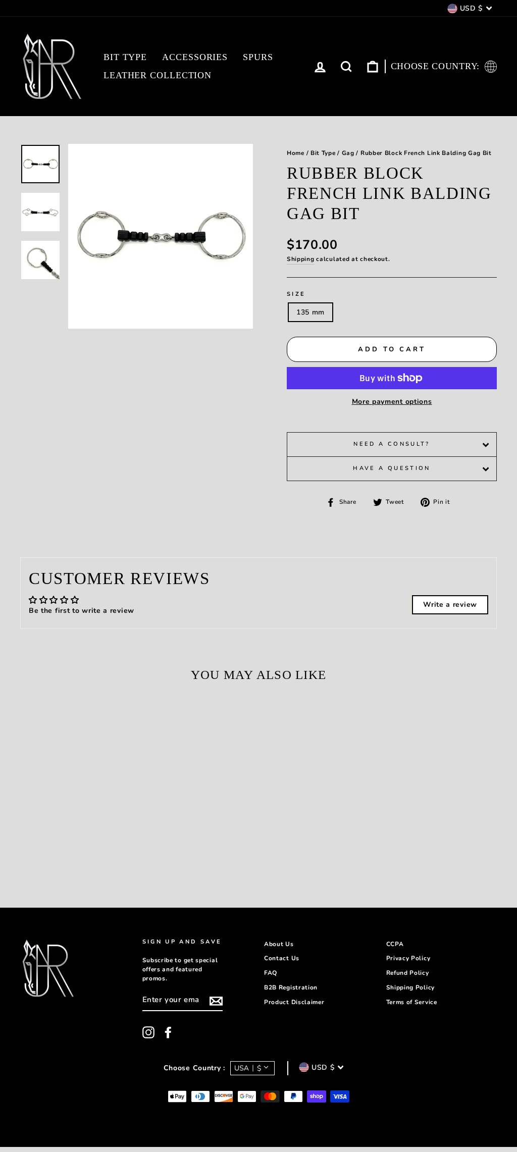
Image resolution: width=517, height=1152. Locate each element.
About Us (279, 944)
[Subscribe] (216, 1001)
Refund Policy (407, 973)
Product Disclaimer (294, 1002)
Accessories (195, 57)
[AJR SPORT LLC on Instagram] (148, 1032)
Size (296, 294)
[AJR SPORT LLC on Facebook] (168, 1032)
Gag (348, 153)
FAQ (270, 973)
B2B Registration (291, 987)
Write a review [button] (450, 604)
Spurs (258, 57)
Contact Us (281, 958)
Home (295, 153)
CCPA (395, 944)
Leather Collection (158, 75)
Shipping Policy (410, 987)
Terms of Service (411, 1002)
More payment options (392, 401)
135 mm (310, 312)
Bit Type (125, 57)
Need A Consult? (391, 444)
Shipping (301, 259)
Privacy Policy (408, 958)
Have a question (391, 468)
